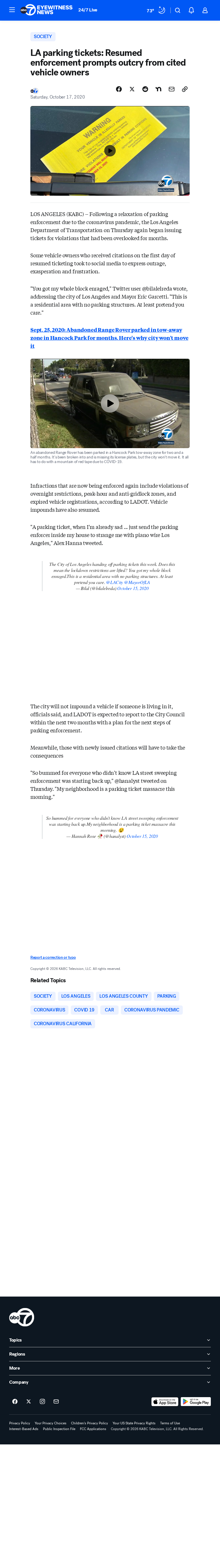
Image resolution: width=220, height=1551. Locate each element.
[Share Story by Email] (171, 89)
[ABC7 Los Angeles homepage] (46, 10)
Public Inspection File (59, 1429)
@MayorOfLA (137, 582)
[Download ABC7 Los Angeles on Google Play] (196, 1401)
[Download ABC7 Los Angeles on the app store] (165, 1401)
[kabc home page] (21, 1317)
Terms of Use (170, 1423)
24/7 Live (87, 10)
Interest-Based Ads (23, 1429)
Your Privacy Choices (50, 1423)
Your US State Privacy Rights (134, 1423)
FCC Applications (93, 1429)
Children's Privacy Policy (89, 1423)
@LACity (114, 582)
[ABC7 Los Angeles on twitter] (28, 1401)
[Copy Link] (185, 89)
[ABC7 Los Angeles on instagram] (42, 1401)
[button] (12, 9)
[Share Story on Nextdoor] (158, 89)
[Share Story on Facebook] (119, 89)
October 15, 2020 (132, 588)
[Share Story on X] (132, 89)
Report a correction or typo (53, 957)
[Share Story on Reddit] (145, 89)
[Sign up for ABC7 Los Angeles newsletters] (56, 1401)
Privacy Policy (19, 1423)
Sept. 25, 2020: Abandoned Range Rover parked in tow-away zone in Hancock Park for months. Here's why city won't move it (109, 337)
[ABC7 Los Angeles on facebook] (15, 1401)
